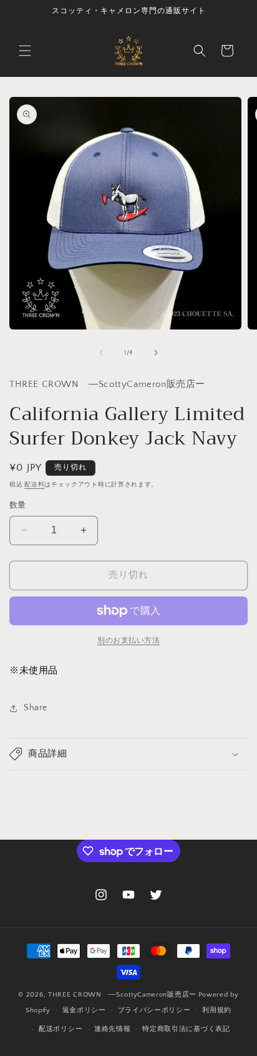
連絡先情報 (112, 1029)
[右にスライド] (156, 352)
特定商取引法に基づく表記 (186, 1029)
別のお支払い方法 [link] (128, 640)
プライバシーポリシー (154, 1010)
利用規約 (216, 1010)
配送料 (34, 484)
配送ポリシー (60, 1029)
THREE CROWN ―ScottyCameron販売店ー (122, 994)
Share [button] (35, 708)
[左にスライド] (101, 352)
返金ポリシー (84, 1010)
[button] (25, 50)
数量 (17, 505)
